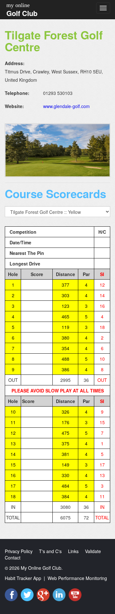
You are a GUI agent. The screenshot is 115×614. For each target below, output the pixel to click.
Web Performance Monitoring (77, 578)
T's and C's (50, 551)
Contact (12, 557)
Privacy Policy (19, 551)
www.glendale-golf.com (66, 106)
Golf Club (21, 13)
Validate (93, 551)
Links (73, 551)
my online (18, 5)
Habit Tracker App (23, 578)
